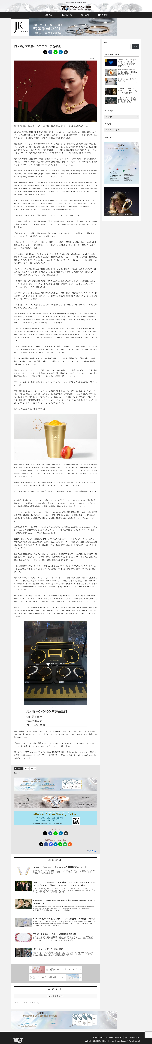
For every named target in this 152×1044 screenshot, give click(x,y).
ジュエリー (19, 768)
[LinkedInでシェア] (61, 52)
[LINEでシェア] (55, 52)
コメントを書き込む (55, 996)
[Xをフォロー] (41, 844)
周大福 (34, 768)
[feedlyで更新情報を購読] (65, 844)
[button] (66, 52)
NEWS (111, 1037)
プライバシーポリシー (131, 1037)
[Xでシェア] (45, 52)
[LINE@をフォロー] (60, 844)
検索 (105, 42)
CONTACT (118, 1037)
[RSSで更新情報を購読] (70, 844)
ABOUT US (103, 1037)
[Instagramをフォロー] (51, 844)
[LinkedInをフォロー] (55, 844)
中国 (27, 768)
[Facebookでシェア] (50, 52)
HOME (95, 1037)
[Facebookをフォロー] (46, 844)
